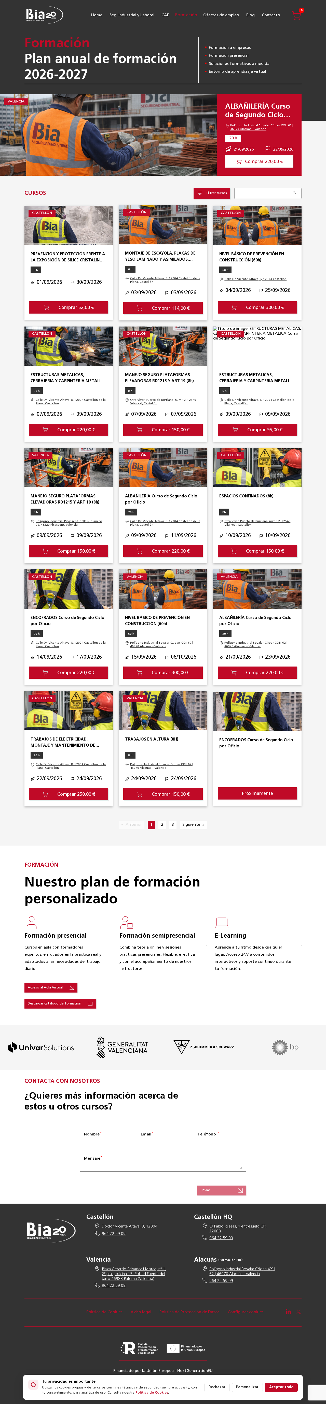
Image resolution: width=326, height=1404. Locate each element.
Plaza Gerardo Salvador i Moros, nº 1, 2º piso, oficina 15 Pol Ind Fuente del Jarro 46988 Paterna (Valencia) (134, 1274)
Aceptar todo (281, 1387)
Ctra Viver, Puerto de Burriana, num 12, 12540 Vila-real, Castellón (163, 401)
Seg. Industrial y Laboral (132, 15)
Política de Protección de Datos (189, 1312)
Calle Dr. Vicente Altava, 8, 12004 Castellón (255, 279)
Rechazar (217, 1387)
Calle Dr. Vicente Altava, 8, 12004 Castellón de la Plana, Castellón (165, 280)
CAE (165, 15)
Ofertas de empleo (221, 15)
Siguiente (191, 825)
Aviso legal (141, 1312)
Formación (186, 15)
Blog (250, 15)
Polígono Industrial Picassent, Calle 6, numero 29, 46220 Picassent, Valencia (69, 523)
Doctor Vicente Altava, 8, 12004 (129, 1226)
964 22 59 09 (114, 1234)
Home (96, 15)
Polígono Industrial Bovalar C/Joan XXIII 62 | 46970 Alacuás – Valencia (261, 127)
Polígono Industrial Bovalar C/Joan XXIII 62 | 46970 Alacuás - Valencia (242, 1271)
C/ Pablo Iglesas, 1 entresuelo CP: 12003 (237, 1228)
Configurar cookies (246, 1312)
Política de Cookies (104, 1312)
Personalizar (247, 1387)
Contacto (271, 15)
